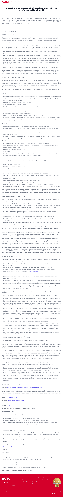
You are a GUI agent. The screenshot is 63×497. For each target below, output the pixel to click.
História (13, 485)
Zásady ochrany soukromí (14, 405)
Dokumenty (34, 483)
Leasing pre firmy (17, 1)
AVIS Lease (14, 479)
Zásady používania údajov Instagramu (16, 400)
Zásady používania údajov (14, 397)
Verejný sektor (45, 486)
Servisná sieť (50, 1)
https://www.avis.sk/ (34, 271)
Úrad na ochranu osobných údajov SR (9, 446)
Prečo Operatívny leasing (26, 1)
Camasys (7, 491)
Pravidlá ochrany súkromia (14, 403)
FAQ (55, 1)
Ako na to (13, 481)
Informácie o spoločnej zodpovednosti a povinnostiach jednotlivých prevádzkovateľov (24, 387)
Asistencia (44, 1)
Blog (23, 479)
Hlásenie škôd (34, 481)
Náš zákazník (14, 483)
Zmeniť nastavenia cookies (56, 491)
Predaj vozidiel (24, 481)
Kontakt (59, 1)
